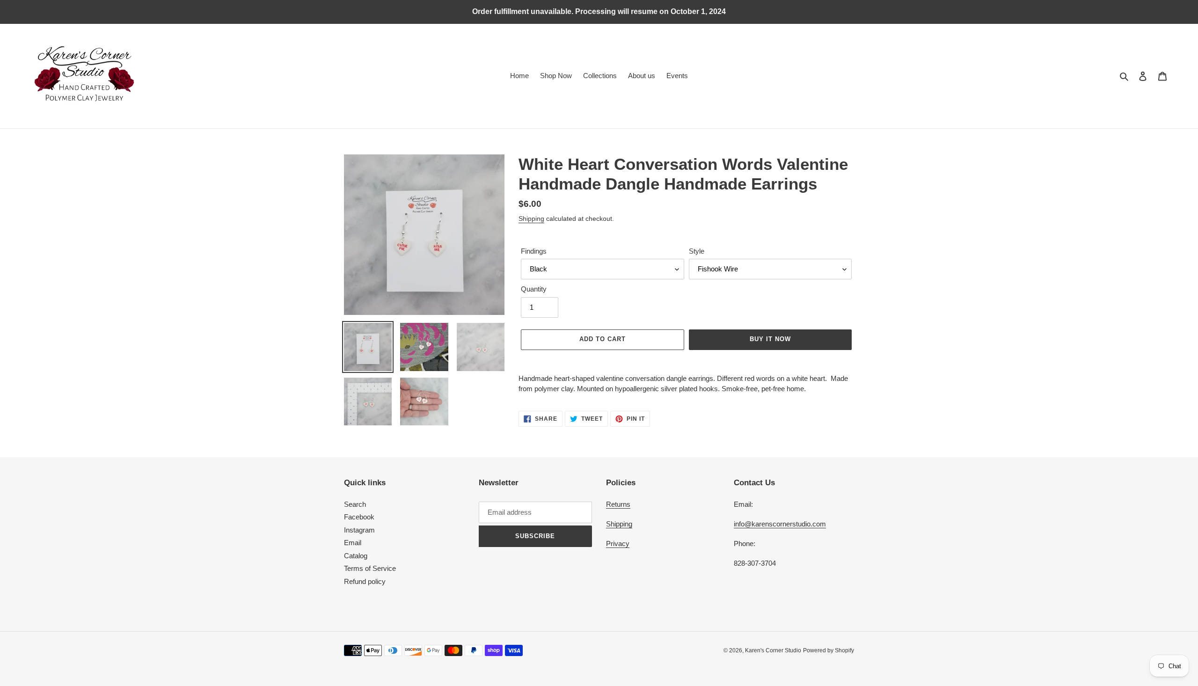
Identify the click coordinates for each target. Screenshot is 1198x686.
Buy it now (770, 339)
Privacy (617, 543)
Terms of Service (370, 568)
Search (355, 504)
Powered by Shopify (828, 650)
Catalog (355, 556)
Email (352, 543)
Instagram (359, 530)
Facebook (359, 517)
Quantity (534, 289)
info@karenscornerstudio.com (780, 524)
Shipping (531, 218)
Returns (618, 504)
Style (696, 251)
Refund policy (365, 581)
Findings (534, 251)
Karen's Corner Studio (773, 650)
